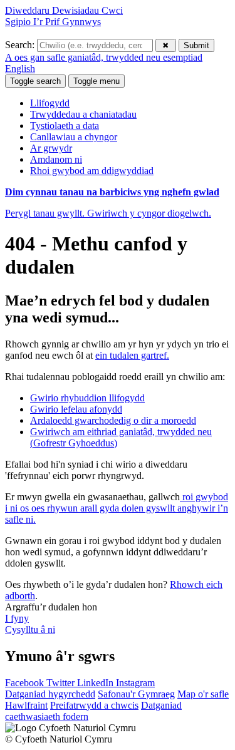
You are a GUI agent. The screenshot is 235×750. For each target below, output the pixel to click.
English (20, 68)
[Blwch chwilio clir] (165, 45)
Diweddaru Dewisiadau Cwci (64, 10)
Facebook (25, 682)
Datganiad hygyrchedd (50, 694)
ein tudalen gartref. (132, 355)
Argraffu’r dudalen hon (51, 607)
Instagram (135, 682)
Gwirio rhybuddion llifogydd (87, 398)
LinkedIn (96, 682)
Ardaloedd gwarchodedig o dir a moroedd (113, 420)
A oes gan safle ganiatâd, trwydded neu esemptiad (103, 57)
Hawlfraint (26, 705)
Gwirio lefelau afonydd (76, 409)
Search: (21, 44)
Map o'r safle (203, 694)
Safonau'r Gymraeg (136, 694)
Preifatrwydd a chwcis (94, 705)
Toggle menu (96, 81)
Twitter (61, 682)
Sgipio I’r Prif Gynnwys (53, 21)
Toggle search (35, 81)
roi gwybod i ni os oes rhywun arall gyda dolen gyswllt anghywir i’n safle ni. (116, 508)
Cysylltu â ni (30, 629)
